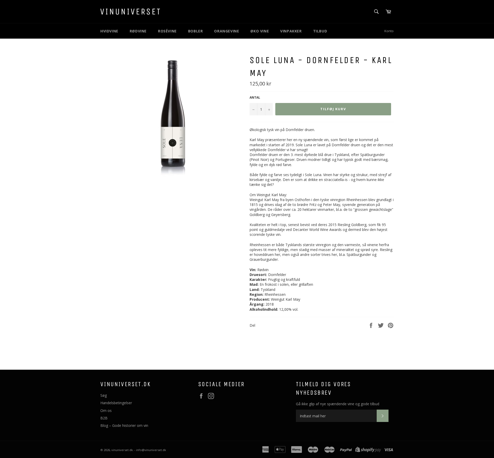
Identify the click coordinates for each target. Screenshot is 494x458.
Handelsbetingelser (116, 402)
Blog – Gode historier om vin (124, 425)
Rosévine (167, 31)
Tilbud (320, 31)
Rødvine (138, 31)
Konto (389, 31)
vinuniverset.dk (122, 450)
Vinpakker (291, 31)
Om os (106, 410)
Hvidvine (109, 31)
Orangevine (226, 31)
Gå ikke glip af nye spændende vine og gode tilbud (337, 403)
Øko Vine (259, 31)
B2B (104, 418)
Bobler (195, 31)
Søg (103, 395)
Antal (255, 98)
